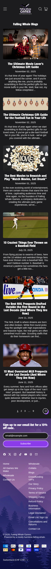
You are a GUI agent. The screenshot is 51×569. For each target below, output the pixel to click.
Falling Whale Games (21, 534)
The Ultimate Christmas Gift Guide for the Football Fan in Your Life (25, 116)
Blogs (31, 472)
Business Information (34, 507)
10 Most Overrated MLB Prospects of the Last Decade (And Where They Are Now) (25, 374)
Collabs (32, 468)
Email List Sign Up (38, 517)
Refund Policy (36, 501)
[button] (40, 9)
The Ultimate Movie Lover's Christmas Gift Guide (25, 65)
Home (6, 463)
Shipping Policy (37, 497)
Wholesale (8, 475)
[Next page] (45, 411)
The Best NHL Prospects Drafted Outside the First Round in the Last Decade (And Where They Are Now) (25, 308)
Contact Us (9, 479)
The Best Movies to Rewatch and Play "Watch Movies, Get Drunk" (25, 177)
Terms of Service (37, 492)
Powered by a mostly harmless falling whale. (24, 537)
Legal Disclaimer (37, 513)
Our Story (34, 484)
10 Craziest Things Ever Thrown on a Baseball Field (25, 244)
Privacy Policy (36, 488)
